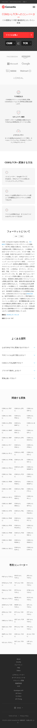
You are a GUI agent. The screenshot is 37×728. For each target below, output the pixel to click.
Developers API (18, 690)
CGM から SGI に (7, 548)
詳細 (24, 2)
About (18, 659)
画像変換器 (18, 683)
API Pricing (18, 699)
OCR (18, 686)
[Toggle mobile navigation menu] (34, 7)
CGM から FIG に (7, 468)
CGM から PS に (7, 453)
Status (18, 670)
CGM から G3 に (7, 497)
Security (18, 662)
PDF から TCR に (7, 576)
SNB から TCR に (7, 620)
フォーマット (18, 665)
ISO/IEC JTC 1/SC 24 (13, 315)
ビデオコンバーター (18, 675)
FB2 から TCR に (7, 598)
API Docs (18, 693)
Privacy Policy (24, 716)
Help (18, 668)
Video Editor (5, 2)
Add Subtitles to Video (15, 2)
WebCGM (30, 294)
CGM (16, 236)
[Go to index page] (9, 6)
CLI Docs (18, 696)
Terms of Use (13, 716)
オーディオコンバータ (18, 677)
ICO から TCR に (7, 642)
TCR (21, 236)
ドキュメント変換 (18, 680)
